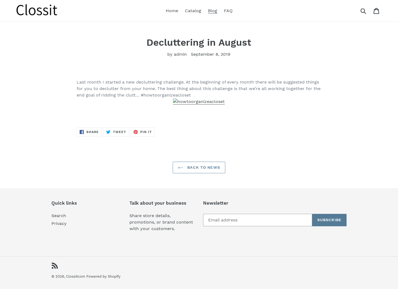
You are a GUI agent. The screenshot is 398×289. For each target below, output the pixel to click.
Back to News (203, 167)
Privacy (59, 223)
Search (58, 215)
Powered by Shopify (103, 276)
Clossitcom (75, 276)
